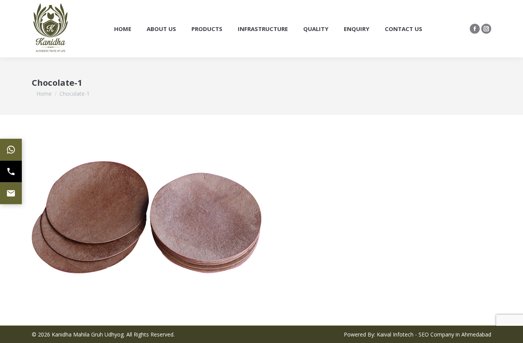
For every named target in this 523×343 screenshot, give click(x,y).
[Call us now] (11, 172)
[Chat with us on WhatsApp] (11, 150)
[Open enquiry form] (11, 193)
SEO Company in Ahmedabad (454, 334)
